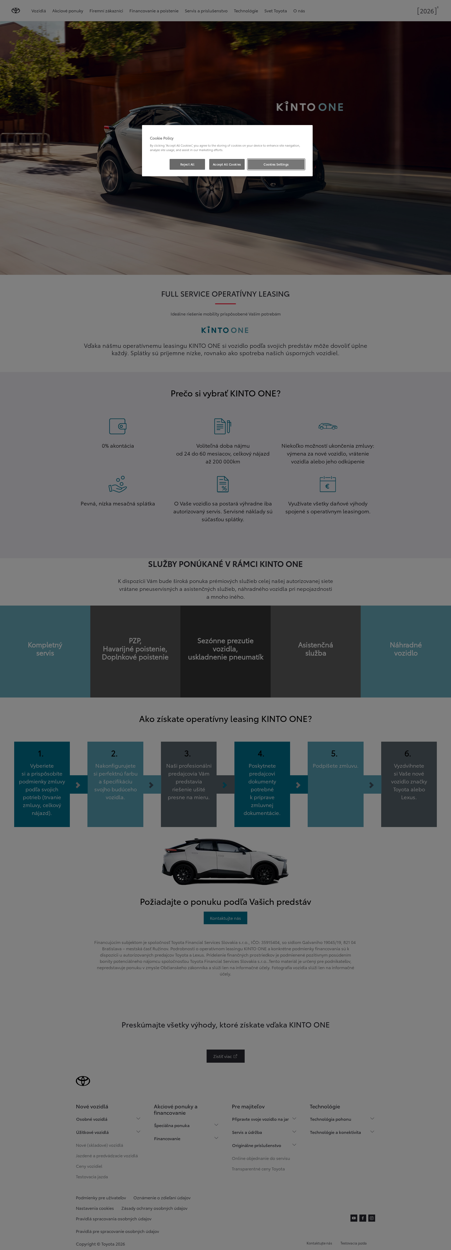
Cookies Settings (276, 164)
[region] (227, 151)
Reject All (187, 164)
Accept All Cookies (227, 164)
